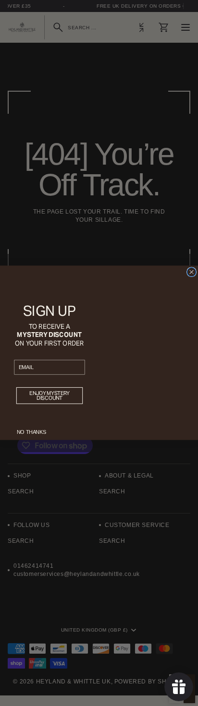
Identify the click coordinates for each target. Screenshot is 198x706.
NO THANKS (31, 432)
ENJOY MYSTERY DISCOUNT (49, 396)
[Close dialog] (191, 272)
